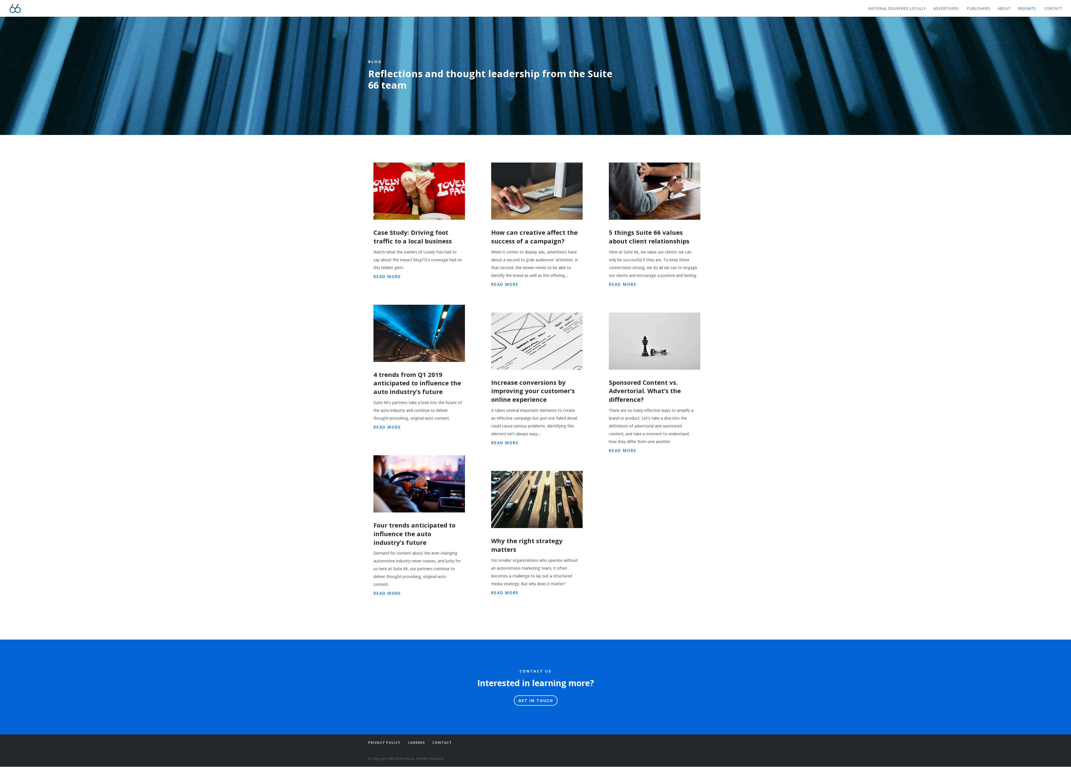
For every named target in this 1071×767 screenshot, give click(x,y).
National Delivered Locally (897, 8)
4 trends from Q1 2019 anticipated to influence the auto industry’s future (417, 383)
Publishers (978, 8)
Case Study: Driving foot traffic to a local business (412, 236)
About (1004, 8)
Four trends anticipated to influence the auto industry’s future (414, 533)
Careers (416, 742)
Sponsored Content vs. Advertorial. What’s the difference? (645, 391)
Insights (1027, 8)
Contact (1053, 8)
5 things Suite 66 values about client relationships (649, 236)
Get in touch (535, 700)
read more (387, 276)
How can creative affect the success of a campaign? (534, 236)
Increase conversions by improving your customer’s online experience (533, 391)
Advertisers (946, 8)
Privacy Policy (384, 742)
